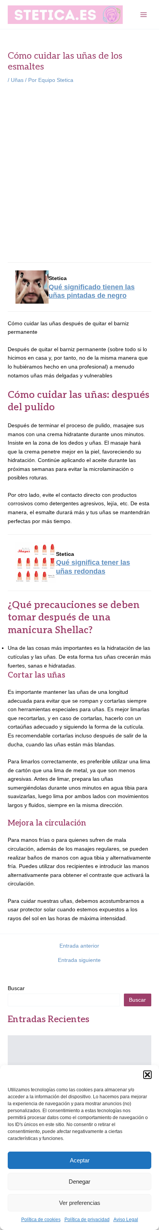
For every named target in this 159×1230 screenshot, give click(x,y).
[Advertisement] (79, 174)
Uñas (17, 80)
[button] (147, 1075)
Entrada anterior (79, 946)
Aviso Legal (125, 1219)
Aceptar (80, 1160)
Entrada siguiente (79, 960)
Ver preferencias (79, 1202)
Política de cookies (41, 1219)
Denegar (79, 1181)
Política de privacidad (87, 1219)
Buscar (16, 988)
